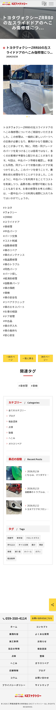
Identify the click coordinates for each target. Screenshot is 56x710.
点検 (11, 427)
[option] (28, 90)
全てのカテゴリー (17, 410)
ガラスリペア (15, 443)
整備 (11, 432)
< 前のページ (11, 358)
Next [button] (50, 91)
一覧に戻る (28, 358)
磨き (33, 544)
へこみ (12, 438)
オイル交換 (23, 544)
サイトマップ (42, 685)
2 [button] (29, 116)
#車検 (34, 385)
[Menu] (51, 3)
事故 (41, 544)
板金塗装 (13, 421)
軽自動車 (11, 558)
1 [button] (27, 116)
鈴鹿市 (10, 538)
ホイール (28, 551)
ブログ (12, 415)
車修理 (19, 538)
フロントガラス (32, 538)
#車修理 (23, 385)
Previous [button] (6, 91)
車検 (9, 551)
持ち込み (11, 544)
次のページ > (45, 358)
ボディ (38, 551)
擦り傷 (18, 551)
